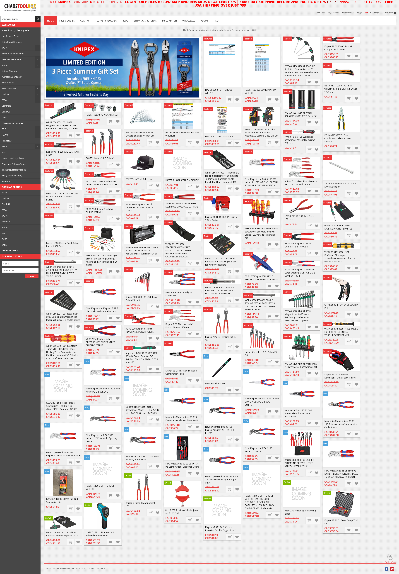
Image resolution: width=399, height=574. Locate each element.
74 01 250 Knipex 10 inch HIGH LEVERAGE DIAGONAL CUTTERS (181, 205)
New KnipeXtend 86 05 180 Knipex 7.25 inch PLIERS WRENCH (63, 454)
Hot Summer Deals (10, 36)
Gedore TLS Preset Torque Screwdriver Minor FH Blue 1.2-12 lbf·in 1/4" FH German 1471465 (142, 410)
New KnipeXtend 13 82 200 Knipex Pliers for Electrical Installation (298, 413)
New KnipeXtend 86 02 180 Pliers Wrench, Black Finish (142, 458)
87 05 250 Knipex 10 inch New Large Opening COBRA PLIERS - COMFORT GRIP (301, 272)
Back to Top (390, 562)
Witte (4, 146)
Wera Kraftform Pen (215, 383)
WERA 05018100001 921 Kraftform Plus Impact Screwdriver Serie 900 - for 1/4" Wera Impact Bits (340, 257)
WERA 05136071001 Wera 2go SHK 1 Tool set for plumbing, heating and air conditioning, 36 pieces (102, 260)
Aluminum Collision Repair (14, 164)
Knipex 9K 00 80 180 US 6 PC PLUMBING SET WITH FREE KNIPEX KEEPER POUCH (299, 463)
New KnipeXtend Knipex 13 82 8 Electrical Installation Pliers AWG (102, 310)
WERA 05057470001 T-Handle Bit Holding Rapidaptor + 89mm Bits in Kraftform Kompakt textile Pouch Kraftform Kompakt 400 (222, 177)
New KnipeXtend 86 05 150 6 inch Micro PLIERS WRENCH (103, 390)
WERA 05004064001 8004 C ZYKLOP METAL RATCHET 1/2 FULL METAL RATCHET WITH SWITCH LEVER (61, 271)
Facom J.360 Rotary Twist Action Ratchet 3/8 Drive (62, 245)
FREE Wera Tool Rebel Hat (139, 179)
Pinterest (392, 569)
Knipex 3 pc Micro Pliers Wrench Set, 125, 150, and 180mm (301, 183)
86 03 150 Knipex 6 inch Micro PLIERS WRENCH (101, 211)
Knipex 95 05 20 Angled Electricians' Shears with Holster (340, 376)
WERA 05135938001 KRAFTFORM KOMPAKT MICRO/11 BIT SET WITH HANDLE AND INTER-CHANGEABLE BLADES (178, 250)
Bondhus (6, 111)
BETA (4, 100)
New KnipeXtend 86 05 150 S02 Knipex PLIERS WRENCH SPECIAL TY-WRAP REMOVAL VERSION (262, 182)
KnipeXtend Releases (12, 42)
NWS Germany (9, 88)
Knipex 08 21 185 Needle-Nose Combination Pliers (181, 372)
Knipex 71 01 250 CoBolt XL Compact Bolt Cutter (338, 48)
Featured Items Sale (11, 59)
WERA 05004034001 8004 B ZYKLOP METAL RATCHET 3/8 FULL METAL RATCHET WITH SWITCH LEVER (260, 305)
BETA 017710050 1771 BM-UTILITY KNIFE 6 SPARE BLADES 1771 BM (341, 88)
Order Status (347, 13)
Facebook (387, 569)
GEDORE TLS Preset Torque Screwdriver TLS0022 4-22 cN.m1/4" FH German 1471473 (61, 405)
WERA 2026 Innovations (13, 53)
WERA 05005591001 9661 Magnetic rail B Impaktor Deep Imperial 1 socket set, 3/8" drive (62, 125)
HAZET (5, 135)
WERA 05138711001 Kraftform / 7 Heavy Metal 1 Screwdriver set (301, 365)
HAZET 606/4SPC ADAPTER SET (102, 114)
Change (376, 13)
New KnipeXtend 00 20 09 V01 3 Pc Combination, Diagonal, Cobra (182, 465)
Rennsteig (6, 140)
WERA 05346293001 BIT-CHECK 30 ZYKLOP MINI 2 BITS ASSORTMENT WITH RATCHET (142, 250)
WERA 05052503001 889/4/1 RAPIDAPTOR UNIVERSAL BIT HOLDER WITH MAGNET (220, 290)
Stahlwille (6, 105)
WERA (4, 47)
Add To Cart (229, 99)
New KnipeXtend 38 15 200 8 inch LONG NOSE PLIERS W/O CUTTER (262, 401)
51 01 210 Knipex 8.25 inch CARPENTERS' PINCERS (298, 245)
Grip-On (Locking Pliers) (13, 158)
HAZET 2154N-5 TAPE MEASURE (182, 180)
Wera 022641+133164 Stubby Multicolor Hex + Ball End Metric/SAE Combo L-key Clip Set (261, 132)
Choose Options (309, 122)
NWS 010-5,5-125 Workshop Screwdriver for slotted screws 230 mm (300, 139)
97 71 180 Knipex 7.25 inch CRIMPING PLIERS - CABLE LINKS (139, 207)
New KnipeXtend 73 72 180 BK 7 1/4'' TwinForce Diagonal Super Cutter (221, 479)
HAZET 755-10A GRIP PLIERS (220, 136)
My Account (333, 13)
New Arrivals (8, 82)
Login (359, 13)
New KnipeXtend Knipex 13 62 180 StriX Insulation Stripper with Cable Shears (340, 424)
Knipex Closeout (9, 71)
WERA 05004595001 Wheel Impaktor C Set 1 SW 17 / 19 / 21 (301, 114)
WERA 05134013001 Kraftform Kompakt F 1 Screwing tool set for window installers (220, 261)
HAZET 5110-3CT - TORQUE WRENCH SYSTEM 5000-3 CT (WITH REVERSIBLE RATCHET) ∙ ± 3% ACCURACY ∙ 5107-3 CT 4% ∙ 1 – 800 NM (260, 502)
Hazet (4, 192)
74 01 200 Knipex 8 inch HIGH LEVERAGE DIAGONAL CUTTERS (102, 183)
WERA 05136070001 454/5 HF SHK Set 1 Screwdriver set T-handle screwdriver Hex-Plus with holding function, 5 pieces (301, 71)
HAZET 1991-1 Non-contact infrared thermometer (100, 534)
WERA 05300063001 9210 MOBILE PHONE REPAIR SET (339, 227)
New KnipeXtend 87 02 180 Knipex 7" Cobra (258, 450)
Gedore (5, 94)
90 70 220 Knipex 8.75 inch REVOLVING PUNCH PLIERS (140, 330)
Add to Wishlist (236, 99)
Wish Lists (320, 13)
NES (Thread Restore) (12, 175)
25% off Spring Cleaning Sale (15, 30)
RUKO (4, 152)
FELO (4, 129)
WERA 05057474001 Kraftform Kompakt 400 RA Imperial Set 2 (62, 534)
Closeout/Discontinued (13, 123)
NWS (4, 233)
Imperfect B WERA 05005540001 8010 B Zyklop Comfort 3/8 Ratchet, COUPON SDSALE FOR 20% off (142, 358)
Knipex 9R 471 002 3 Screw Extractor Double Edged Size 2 (220, 529)
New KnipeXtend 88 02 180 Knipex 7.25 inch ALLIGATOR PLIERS (219, 430)
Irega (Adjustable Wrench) (14, 169)
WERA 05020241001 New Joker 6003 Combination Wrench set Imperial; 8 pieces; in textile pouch (63, 316)
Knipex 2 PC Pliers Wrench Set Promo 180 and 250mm (180, 326)
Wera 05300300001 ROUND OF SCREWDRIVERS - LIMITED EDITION (62, 196)
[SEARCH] (38, 19)
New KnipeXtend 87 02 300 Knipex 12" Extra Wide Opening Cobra (101, 438)
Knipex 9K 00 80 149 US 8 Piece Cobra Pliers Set (142, 299)
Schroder (6, 181)
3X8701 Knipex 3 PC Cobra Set (101, 158)
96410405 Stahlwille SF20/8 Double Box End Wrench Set (140, 134)
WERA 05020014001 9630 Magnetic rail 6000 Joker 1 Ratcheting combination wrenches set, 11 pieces (298, 316)
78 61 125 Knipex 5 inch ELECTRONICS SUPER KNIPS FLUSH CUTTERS (100, 342)
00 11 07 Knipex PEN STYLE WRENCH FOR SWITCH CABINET (261, 278)
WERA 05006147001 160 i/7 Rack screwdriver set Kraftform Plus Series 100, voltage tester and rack (261, 233)
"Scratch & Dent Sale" (12, 76)
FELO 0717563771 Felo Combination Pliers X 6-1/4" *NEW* (338, 138)
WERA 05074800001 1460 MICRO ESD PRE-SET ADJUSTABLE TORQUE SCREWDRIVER (341, 332)
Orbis (4, 117)
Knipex (5, 65)
